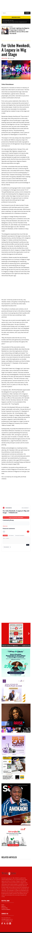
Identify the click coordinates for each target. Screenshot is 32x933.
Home (2, 905)
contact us (7, 921)
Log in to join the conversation (16, 517)
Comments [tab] (5, 535)
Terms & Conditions (5, 909)
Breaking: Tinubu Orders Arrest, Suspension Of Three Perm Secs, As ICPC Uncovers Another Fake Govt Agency (15, 20)
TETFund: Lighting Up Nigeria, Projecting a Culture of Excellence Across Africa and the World (19, 30)
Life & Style (4, 58)
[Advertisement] (16, 493)
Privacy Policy (4, 908)
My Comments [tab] (11, 535)
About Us (3, 906)
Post (28, 544)
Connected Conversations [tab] (19, 535)
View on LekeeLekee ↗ (25, 507)
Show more (5, 526)
